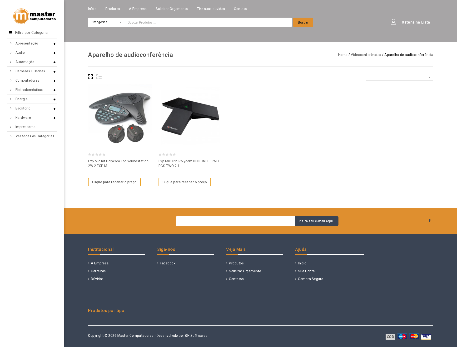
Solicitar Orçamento (172, 9)
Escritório (23, 108)
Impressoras (25, 127)
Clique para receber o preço (114, 182)
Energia (21, 99)
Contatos (236, 279)
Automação (25, 62)
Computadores (27, 80)
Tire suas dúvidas (211, 9)
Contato (240, 9)
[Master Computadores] (32, 12)
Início (92, 9)
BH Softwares (196, 335)
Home (343, 55)
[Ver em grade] (91, 77)
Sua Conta (306, 271)
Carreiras (98, 271)
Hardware (23, 117)
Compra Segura (310, 279)
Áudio (20, 53)
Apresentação (26, 43)
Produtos (112, 9)
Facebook (167, 263)
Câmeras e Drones (30, 71)
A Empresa (138, 9)
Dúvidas (97, 279)
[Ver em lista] (99, 77)
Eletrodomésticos (29, 90)
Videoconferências (366, 55)
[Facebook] (429, 220)
